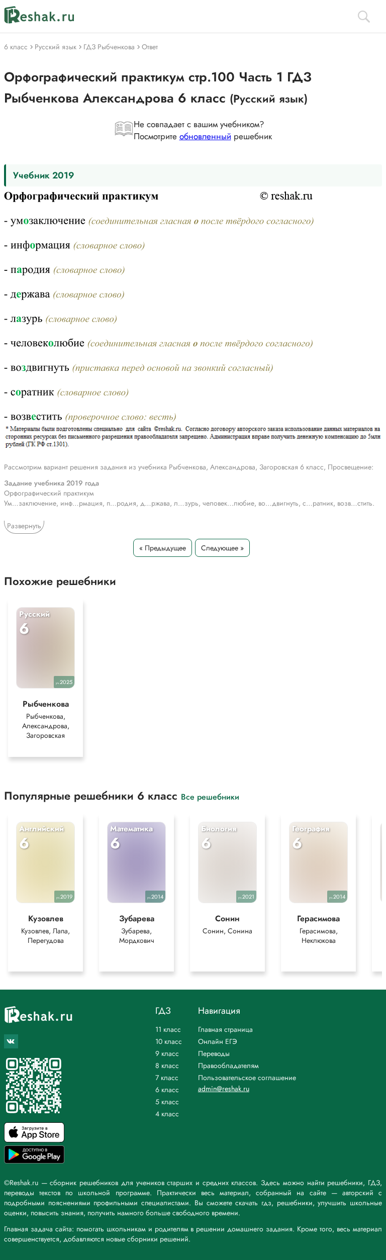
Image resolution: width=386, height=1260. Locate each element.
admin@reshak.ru (223, 1089)
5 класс (167, 1102)
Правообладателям (228, 1065)
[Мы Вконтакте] (11, 1041)
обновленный (205, 136)
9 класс (167, 1053)
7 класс (166, 1078)
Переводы (214, 1053)
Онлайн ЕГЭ (217, 1041)
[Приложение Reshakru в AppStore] (34, 1139)
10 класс (168, 1041)
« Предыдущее (162, 548)
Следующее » (222, 548)
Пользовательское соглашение (247, 1078)
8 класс (167, 1065)
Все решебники (210, 796)
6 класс (167, 1090)
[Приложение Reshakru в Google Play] (34, 1161)
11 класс (168, 1029)
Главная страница (225, 1029)
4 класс (167, 1114)
